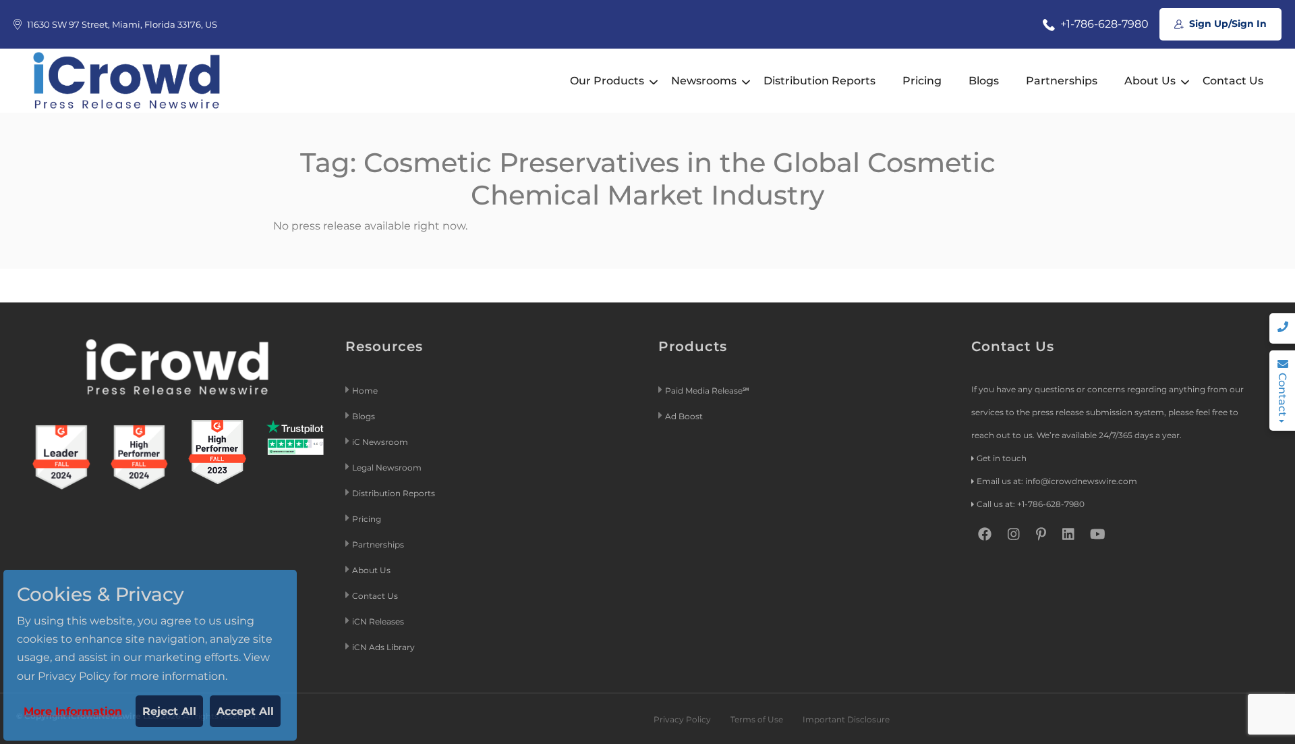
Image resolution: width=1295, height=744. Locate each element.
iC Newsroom (381, 442)
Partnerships (1061, 80)
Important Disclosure (846, 719)
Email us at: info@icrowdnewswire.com (1057, 481)
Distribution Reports (819, 80)
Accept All (245, 711)
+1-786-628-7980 (1103, 24)
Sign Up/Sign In (1226, 24)
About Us (1150, 80)
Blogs (984, 80)
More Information (73, 711)
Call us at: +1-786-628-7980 (1031, 504)
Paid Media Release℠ (707, 391)
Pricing (922, 80)
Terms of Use (756, 719)
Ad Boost (684, 416)
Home (365, 391)
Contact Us (1233, 80)
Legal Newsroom (388, 467)
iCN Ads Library (383, 647)
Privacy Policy (682, 719)
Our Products (607, 80)
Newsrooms (704, 80)
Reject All (169, 711)
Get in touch (1002, 458)
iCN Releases (378, 621)
